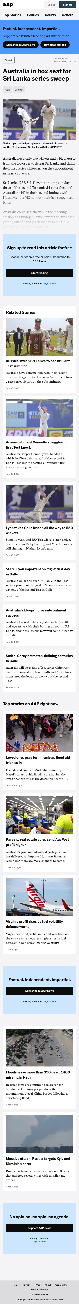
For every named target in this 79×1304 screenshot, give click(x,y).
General (68, 14)
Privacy (26, 1285)
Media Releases (39, 1289)
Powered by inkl (39, 1294)
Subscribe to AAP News (20, 45)
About (48, 1285)
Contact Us (61, 1285)
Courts (50, 14)
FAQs (37, 1285)
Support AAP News (39, 1228)
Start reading (39, 273)
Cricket (19, 89)
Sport (8, 60)
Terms (15, 1285)
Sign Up (67, 4)
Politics (33, 14)
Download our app (55, 45)
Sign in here (50, 283)
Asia (7, 89)
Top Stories (12, 14)
